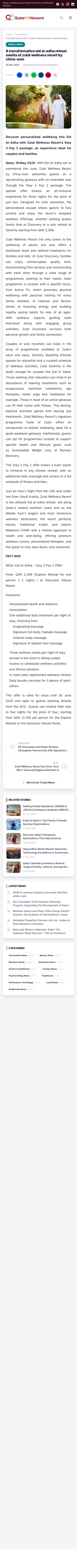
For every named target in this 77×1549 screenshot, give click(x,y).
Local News (55, 982)
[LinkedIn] (72, 4)
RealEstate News (21, 989)
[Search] (61, 18)
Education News (50, 962)
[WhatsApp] (34, 75)
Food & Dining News (22, 975)
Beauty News (50, 955)
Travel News (21, 34)
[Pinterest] (48, 75)
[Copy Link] (55, 75)
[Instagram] (67, 4)
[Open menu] (70, 17)
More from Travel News (41, 782)
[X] (62, 4)
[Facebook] (57, 4)
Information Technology (24, 982)
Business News (21, 962)
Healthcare (51, 975)
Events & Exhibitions (23, 969)
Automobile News (21, 955)
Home (9, 34)
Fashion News (53, 969)
